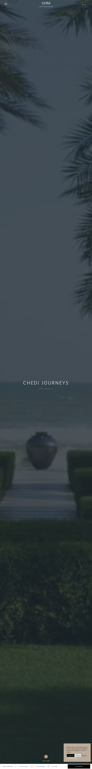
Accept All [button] (70, 755)
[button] (6, 4)
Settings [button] (78, 755)
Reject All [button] (84, 755)
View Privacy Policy (72, 758)
